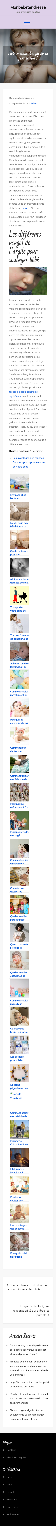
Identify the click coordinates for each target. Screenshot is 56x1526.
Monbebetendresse (28, 7)
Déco (9, 1484)
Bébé (34, 103)
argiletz (26, 208)
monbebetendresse (22, 98)
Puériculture (13, 1514)
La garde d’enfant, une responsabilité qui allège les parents (31, 1310)
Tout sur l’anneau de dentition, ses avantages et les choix (28, 1287)
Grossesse (12, 1499)
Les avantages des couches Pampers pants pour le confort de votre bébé (30, 462)
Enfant (10, 1492)
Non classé (13, 1507)
